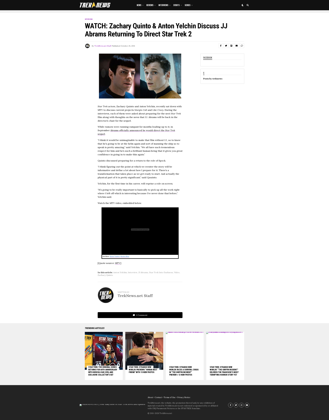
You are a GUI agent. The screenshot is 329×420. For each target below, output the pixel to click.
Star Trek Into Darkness (161, 272)
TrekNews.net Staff (102, 46)
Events (176, 5)
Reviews (149, 5)
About (150, 397)
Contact (158, 397)
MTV (117, 263)
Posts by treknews (212, 78)
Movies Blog (124, 256)
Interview (132, 272)
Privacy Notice (183, 397)
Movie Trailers (115, 256)
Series (187, 5)
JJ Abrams (143, 272)
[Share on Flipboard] (231, 45)
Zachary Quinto (105, 275)
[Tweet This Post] (226, 45)
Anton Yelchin (120, 272)
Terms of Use (170, 397)
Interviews (163, 5)
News (139, 5)
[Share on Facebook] (220, 45)
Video (177, 272)
